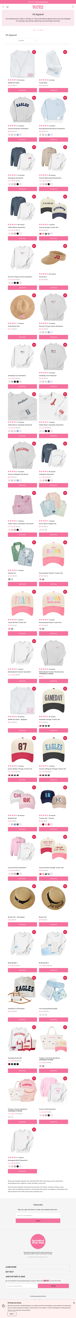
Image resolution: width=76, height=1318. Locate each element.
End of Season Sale (42, 2)
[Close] (74, 1303)
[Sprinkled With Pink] (38, 7)
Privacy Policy (26, 1310)
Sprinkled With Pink (40, 1296)
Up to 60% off (38, 2)
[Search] (3, 7)
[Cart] (7, 7)
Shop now (22, 90)
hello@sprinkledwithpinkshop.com (38, 1257)
